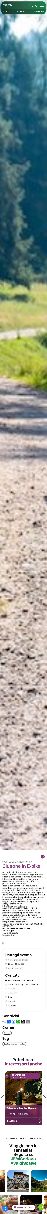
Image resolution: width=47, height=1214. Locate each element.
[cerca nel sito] (31, 5)
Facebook (12, 1005)
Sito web (11, 1001)
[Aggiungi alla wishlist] (43, 856)
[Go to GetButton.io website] (41, 1211)
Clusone (7, 1033)
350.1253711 (12, 993)
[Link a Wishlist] (36, 5)
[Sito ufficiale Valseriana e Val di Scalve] (7, 5)
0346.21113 (12, 989)
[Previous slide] (2, 1097)
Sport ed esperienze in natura (17, 861)
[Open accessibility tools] (5, 1209)
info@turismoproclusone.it (15, 906)
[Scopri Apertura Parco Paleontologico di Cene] (39, 1121)
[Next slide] (44, 1097)
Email (10, 997)
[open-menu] (42, 5)
